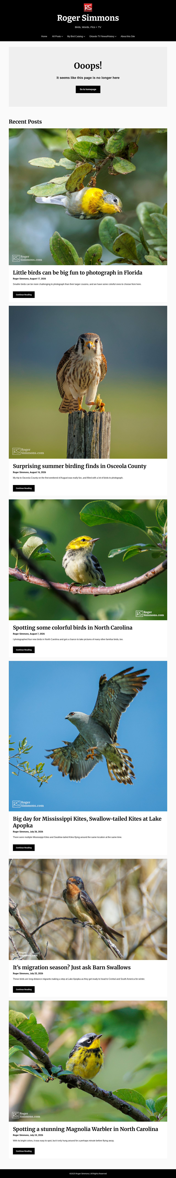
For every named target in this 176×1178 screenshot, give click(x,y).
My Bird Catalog (75, 36)
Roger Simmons (88, 18)
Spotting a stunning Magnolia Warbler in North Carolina (85, 1129)
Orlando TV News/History (101, 36)
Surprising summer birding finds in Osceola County (79, 466)
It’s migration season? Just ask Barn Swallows (72, 967)
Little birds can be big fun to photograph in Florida (77, 272)
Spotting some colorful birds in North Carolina (72, 627)
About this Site (128, 36)
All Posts (56, 36)
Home (44, 36)
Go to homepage (88, 89)
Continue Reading (24, 295)
